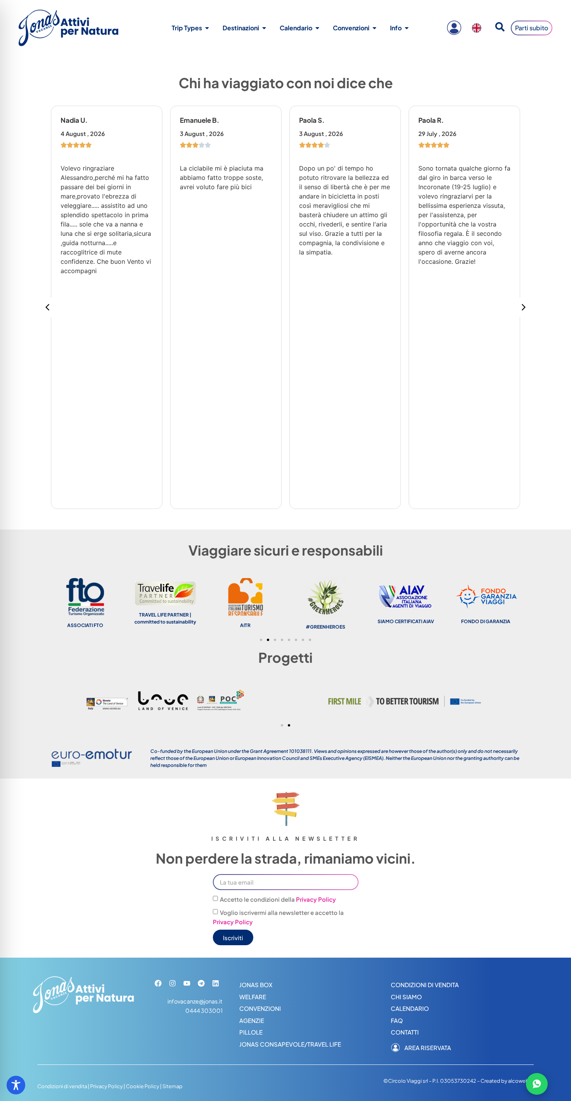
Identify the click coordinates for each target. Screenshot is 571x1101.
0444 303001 (204, 1010)
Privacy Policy (316, 899)
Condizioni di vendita (62, 1086)
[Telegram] (201, 983)
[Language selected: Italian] (478, 28)
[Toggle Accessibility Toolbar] (16, 1085)
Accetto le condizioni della (278, 899)
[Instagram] (172, 983)
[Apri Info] (407, 28)
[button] (523, 307)
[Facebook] (158, 983)
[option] (478, 28)
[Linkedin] (216, 983)
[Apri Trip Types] (207, 28)
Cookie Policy (142, 1086)
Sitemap (172, 1086)
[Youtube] (187, 983)
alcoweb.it (521, 1081)
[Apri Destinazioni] (264, 28)
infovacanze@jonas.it (195, 1001)
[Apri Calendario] (317, 28)
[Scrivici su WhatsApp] (537, 1084)
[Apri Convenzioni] (374, 28)
